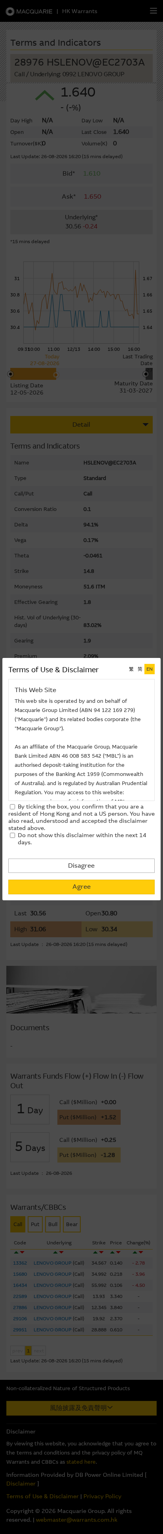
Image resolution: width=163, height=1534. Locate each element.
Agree (81, 886)
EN (149, 669)
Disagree (81, 865)
